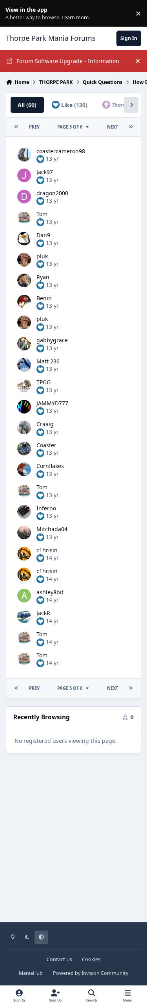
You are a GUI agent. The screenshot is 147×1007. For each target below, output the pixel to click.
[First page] (16, 127)
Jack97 (44, 172)
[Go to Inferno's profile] (24, 512)
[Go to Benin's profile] (24, 301)
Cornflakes (50, 466)
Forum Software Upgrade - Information (67, 61)
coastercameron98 (60, 151)
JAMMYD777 (52, 403)
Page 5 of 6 (71, 127)
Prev (34, 127)
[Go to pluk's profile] (24, 260)
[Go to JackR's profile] (24, 616)
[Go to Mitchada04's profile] (24, 532)
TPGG (43, 382)
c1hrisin (47, 550)
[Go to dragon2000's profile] (24, 196)
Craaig (45, 424)
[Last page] (130, 127)
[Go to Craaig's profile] (24, 427)
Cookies (91, 959)
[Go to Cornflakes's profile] (24, 469)
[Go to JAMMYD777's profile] (24, 407)
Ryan (42, 277)
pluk (42, 256)
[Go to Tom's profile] (24, 217)
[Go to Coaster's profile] (24, 448)
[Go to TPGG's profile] (24, 385)
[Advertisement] (73, 843)
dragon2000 (52, 193)
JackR (43, 613)
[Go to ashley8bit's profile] (24, 595)
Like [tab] (73, 105)
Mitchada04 (51, 529)
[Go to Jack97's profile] (24, 175)
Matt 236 (48, 361)
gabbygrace (52, 340)
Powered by (90, 973)
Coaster (46, 445)
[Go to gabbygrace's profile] (24, 343)
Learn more (15, 13)
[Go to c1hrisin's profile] (24, 554)
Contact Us (59, 959)
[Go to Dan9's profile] (24, 238)
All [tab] (27, 105)
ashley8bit (50, 592)
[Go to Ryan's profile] (24, 280)
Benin (44, 298)
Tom (41, 214)
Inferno (46, 508)
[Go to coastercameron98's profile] (24, 154)
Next (112, 127)
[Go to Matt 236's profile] (24, 365)
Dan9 (43, 235)
